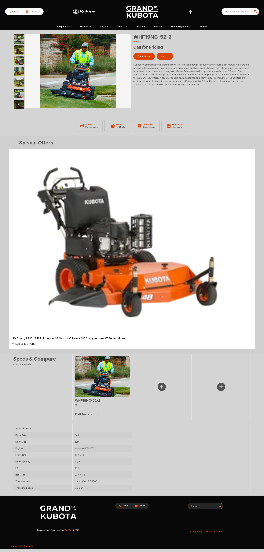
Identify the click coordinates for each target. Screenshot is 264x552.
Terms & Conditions (213, 531)
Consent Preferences (22, 546)
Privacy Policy (196, 531)
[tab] (19, 39)
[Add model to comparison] (162, 387)
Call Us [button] (165, 56)
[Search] (220, 505)
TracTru (67, 530)
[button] (13, 11)
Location (140, 26)
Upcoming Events (180, 26)
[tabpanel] (78, 71)
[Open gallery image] (78, 71)
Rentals (158, 26)
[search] (255, 11)
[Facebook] (190, 11)
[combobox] (240, 11)
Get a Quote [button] (144, 56)
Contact (203, 26)
